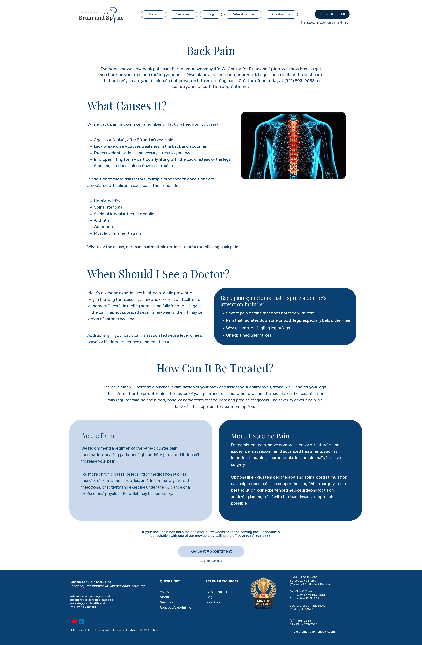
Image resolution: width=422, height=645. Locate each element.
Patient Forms (216, 592)
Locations (213, 602)
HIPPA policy (149, 629)
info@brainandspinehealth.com (312, 631)
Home (164, 592)
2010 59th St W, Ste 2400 (307, 595)
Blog (208, 597)
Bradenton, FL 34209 (304, 598)
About (164, 597)
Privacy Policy (104, 629)
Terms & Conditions (126, 629)
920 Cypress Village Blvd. (307, 605)
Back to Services (211, 560)
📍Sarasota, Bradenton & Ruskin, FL (324, 22)
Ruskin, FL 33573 (301, 609)
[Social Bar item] (74, 621)
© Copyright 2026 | (83, 629)
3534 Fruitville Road (304, 577)
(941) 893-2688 (300, 620)
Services (166, 602)
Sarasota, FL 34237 (303, 580)
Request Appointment (177, 607)
